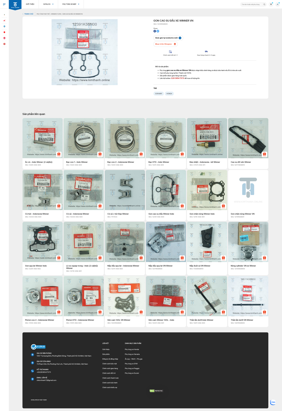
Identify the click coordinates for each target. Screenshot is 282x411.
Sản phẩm (106, 354)
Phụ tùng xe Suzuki (132, 373)
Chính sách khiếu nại (109, 387)
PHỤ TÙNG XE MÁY (69, 4)
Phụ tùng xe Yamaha (132, 354)
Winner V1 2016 (56, 14)
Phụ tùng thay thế (43, 14)
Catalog (46, 4)
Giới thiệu (30, 4)
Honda (169, 93)
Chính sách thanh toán (110, 378)
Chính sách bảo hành (109, 383)
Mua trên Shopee (163, 44)
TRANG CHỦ (28, 14)
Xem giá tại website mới (166, 38)
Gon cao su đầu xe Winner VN (72, 14)
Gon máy (158, 93)
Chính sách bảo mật (109, 364)
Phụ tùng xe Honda (132, 349)
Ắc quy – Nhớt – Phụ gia (133, 359)
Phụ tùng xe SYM (131, 364)
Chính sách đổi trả (108, 373)
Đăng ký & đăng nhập (110, 359)
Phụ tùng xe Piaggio (132, 368)
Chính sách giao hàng (110, 368)
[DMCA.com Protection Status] (156, 391)
